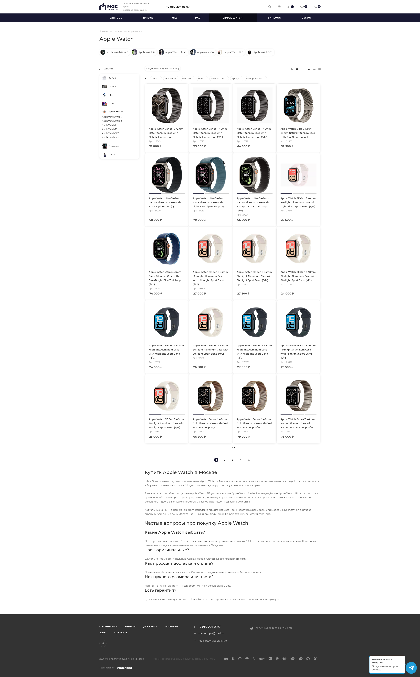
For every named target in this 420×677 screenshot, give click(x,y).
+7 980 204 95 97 (178, 6)
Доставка (150, 626)
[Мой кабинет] (279, 7)
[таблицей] (319, 68)
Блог (102, 632)
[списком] (314, 68)
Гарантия (171, 626)
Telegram (102, 643)
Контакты (121, 632)
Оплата (130, 626)
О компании (108, 626)
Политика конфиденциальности (274, 628)
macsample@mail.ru (211, 633)
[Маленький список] (292, 68)
